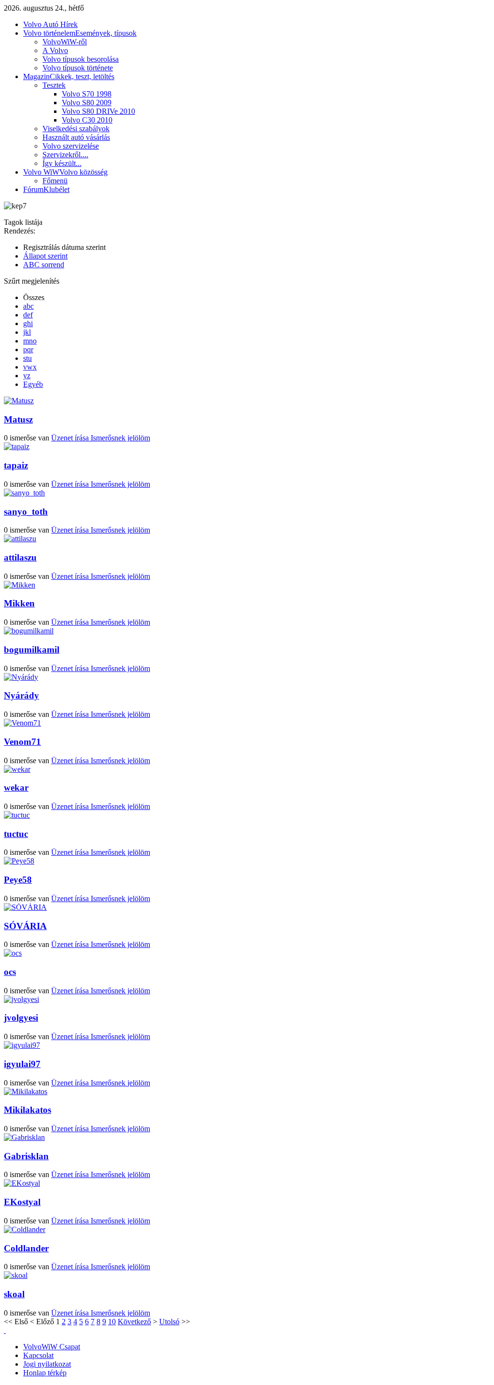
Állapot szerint (45, 256)
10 (112, 1321)
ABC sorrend (43, 265)
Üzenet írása (71, 438)
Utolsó (169, 1321)
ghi (28, 323)
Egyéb (33, 384)
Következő (134, 1321)
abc (28, 306)
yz (26, 375)
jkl (27, 332)
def (28, 315)
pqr (28, 349)
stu (27, 358)
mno (30, 341)
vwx (30, 367)
